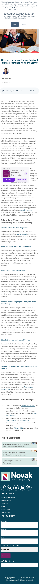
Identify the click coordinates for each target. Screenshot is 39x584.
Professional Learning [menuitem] (8, 497)
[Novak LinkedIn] (22, 487)
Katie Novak (6, 79)
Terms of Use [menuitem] (5, 512)
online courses (11, 420)
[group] (19, 91)
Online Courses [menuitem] (6, 500)
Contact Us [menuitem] (4, 503)
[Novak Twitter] (16, 487)
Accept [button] (15, 24)
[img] (31, 90)
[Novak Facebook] (3, 487)
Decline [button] (24, 24)
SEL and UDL (18, 428)
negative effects (26, 210)
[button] (3, 91)
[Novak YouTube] (9, 487)
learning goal (22, 234)
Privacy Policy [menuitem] (5, 509)
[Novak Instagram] (29, 487)
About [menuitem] (3, 506)
